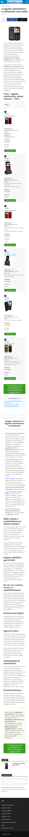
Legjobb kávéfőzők (6, 810)
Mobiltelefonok (6, 6)
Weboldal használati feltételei (9, 822)
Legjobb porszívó (6, 816)
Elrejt (19, 398)
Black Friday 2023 (6, 819)
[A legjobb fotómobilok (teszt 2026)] (6, 766)
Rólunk (3, 825)
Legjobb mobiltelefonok (8, 805)
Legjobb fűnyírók (6, 813)
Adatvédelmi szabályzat (8, 828)
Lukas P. (4, 14)
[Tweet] (22, 19)
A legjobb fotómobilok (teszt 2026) (18, 764)
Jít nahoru (23, 707)
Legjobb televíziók (6, 808)
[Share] (12, 19)
